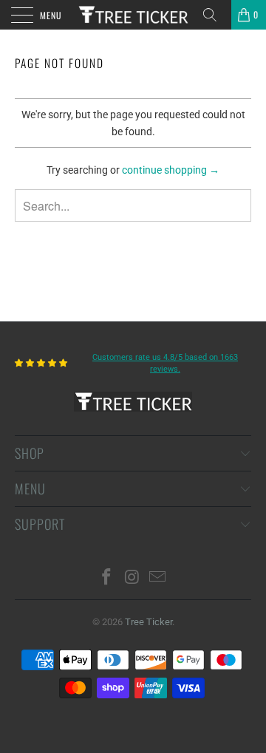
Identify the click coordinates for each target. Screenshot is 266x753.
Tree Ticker (148, 621)
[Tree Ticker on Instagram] (132, 578)
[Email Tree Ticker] (158, 578)
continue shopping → (170, 170)
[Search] (215, 14)
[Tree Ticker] (133, 15)
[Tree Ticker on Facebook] (106, 578)
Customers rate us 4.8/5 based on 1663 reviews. (165, 362)
